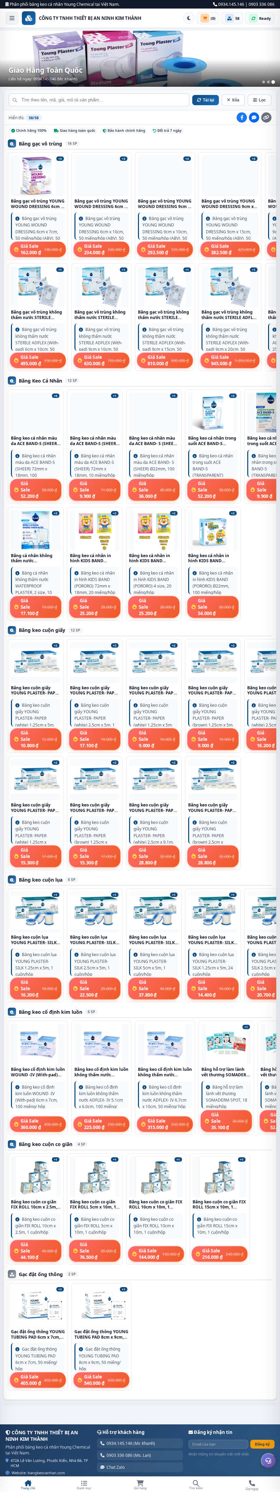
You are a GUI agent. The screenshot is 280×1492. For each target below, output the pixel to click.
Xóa (235, 100)
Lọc (262, 100)
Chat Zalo (116, 1467)
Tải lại (208, 100)
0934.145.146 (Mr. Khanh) (131, 1443)
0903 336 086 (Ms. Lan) (129, 1455)
